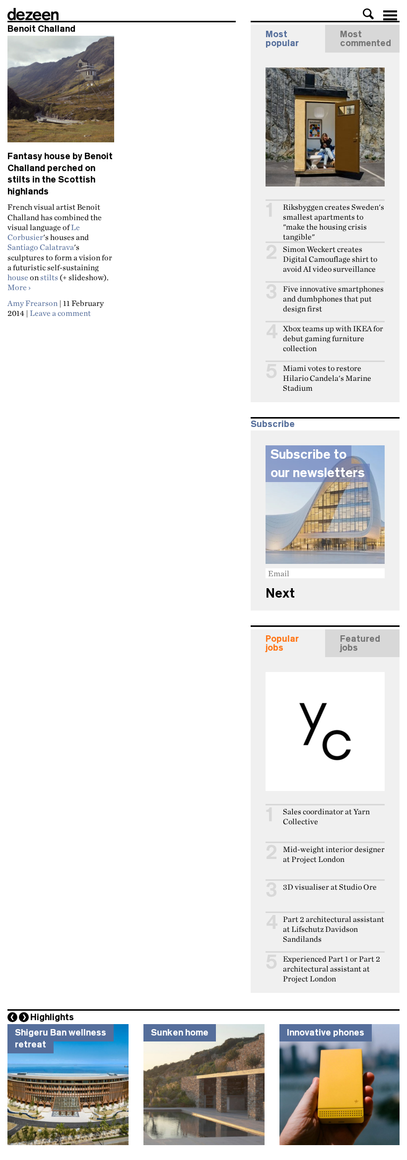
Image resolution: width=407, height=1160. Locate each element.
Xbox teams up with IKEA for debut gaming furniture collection (333, 338)
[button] (368, 14)
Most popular (282, 39)
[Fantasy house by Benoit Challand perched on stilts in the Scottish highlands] (60, 93)
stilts (49, 277)
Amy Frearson (32, 303)
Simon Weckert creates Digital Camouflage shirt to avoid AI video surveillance (330, 259)
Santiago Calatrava (40, 247)
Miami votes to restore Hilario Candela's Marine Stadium (327, 378)
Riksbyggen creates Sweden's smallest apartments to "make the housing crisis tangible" (333, 222)
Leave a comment (60, 313)
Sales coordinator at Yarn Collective (326, 816)
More (19, 287)
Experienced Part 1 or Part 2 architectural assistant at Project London (331, 968)
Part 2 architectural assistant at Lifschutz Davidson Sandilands (333, 929)
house (17, 277)
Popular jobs (282, 643)
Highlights (52, 1017)
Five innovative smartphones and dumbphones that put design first (333, 298)
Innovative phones (325, 1032)
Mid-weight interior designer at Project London (334, 854)
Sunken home (179, 1032)
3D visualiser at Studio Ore (330, 887)
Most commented (365, 39)
